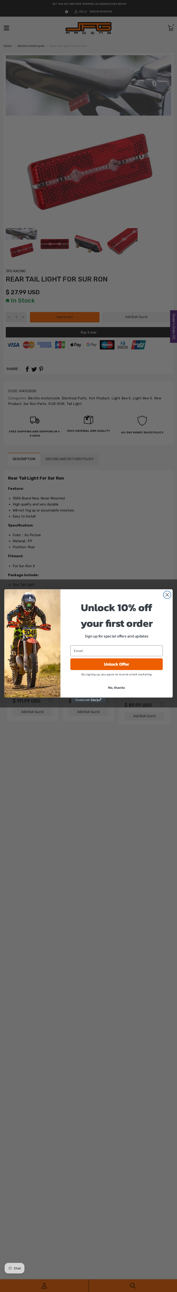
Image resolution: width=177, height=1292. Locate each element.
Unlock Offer (116, 664)
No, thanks (116, 687)
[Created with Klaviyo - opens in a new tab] (88, 700)
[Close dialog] (167, 595)
